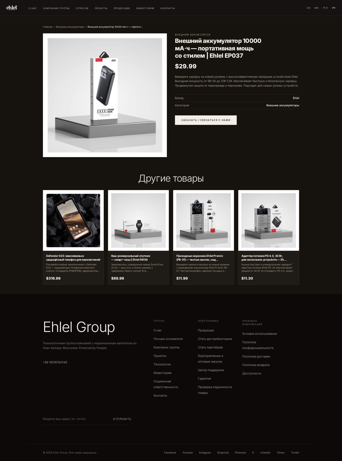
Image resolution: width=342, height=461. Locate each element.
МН (317, 8)
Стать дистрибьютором (215, 339)
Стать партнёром (210, 347)
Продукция (122, 8)
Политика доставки (256, 356)
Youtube (187, 452)
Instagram (205, 452)
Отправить (122, 418)
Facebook (170, 452)
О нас (32, 8)
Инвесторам (145, 8)
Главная (47, 26)
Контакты (168, 8)
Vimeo (281, 452)
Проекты (101, 8)
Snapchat (223, 452)
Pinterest (240, 452)
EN (308, 8)
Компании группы (56, 8)
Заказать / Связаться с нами (205, 120)
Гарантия (204, 378)
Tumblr (295, 452)
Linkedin (265, 452)
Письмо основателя (168, 339)
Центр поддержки (211, 370)
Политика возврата (256, 365)
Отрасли (82, 8)
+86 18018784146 (55, 362)
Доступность (251, 373)
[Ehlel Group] (11, 8)
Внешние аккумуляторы (70, 26)
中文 (325, 8)
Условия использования (259, 334)
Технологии (162, 364)
